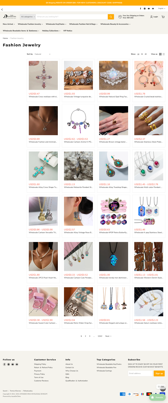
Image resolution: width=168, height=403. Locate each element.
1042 (100, 336)
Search (5, 391)
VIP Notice (67, 30)
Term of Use (38, 377)
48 (146, 54)
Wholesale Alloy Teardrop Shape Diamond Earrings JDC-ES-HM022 (127, 187)
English (160, 8)
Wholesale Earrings (104, 371)
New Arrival (8, 24)
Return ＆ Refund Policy (43, 367)
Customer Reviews (41, 381)
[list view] (163, 54)
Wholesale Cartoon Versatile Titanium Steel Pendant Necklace (55, 232)
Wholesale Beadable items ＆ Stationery (20, 30)
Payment (37, 371)
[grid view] (160, 54)
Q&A (67, 374)
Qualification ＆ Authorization (76, 381)
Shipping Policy (40, 364)
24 (138, 54)
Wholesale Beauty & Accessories (114, 24)
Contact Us (69, 367)
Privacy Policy (39, 374)
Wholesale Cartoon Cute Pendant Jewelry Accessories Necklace (90, 278)
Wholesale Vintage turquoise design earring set (84, 96)
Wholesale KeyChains (55, 24)
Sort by (30, 54)
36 (142, 54)
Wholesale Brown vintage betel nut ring (115, 142)
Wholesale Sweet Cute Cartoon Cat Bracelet (47, 323)
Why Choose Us (71, 371)
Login (155, 17)
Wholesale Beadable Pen (106, 367)
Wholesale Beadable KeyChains (109, 364)
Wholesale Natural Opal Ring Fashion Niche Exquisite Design (124, 96)
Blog (67, 377)
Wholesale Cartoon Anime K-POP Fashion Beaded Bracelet (88, 142)
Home (5, 38)
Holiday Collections (50, 30)
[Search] (111, 16)
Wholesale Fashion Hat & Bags (82, 24)
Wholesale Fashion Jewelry (29, 24)
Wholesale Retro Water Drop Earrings (80, 323)
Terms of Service (15, 391)
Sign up (159, 373)
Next (107, 336)
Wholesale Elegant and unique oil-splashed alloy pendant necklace (126, 323)
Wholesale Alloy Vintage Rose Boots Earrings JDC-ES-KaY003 (90, 232)
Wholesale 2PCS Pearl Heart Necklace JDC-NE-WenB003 (53, 278)
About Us (69, 364)
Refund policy (28, 391)
